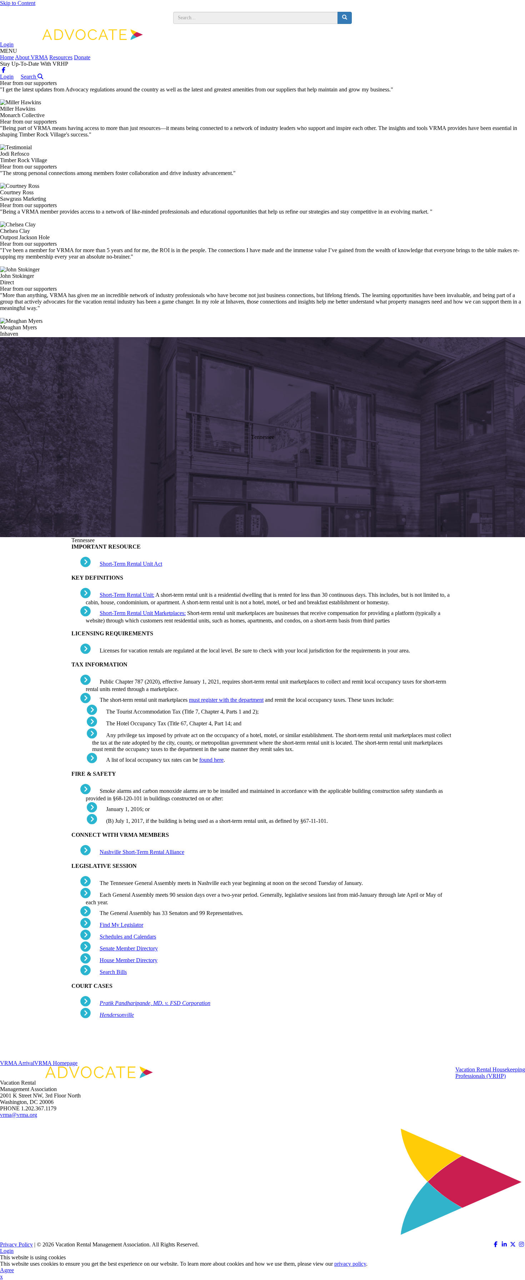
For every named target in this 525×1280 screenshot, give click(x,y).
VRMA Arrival (17, 1063)
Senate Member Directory (129, 948)
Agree (7, 1270)
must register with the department (226, 700)
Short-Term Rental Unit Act (131, 564)
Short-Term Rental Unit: (127, 595)
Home (7, 57)
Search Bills (113, 972)
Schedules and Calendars (128, 937)
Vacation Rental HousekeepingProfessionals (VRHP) (490, 1072)
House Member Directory (129, 960)
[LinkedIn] (504, 1244)
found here (211, 760)
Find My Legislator (121, 925)
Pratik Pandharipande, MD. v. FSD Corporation (155, 1003)
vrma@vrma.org (18, 1115)
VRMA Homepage (56, 1063)
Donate (82, 57)
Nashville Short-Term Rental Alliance (142, 852)
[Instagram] (521, 1244)
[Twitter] (512, 1244)
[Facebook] (3, 70)
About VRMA (31, 57)
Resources (60, 57)
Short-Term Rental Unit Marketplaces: (143, 613)
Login (7, 44)
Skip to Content (17, 3)
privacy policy (350, 1264)
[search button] (345, 18)
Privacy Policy (16, 1244)
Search (29, 77)
